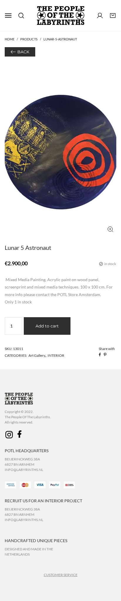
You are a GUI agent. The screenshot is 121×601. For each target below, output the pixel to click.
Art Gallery (36, 355)
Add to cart (47, 326)
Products (29, 39)
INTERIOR (56, 355)
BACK (23, 51)
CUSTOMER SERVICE (61, 575)
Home (9, 39)
